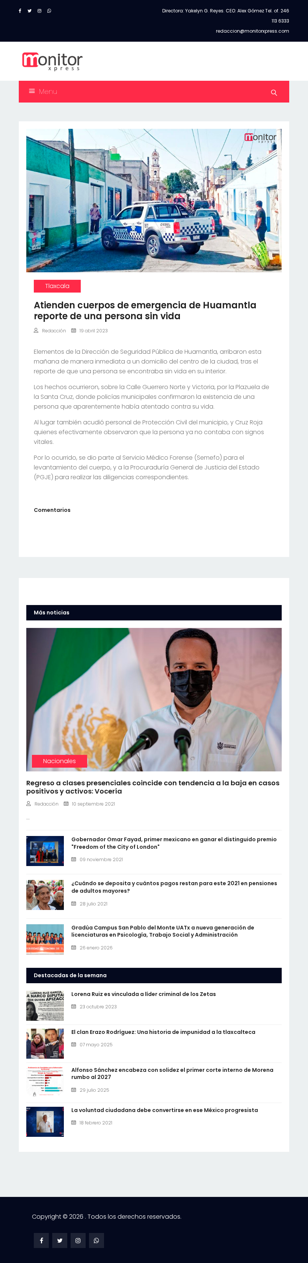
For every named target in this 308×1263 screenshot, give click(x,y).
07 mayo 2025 (96, 1044)
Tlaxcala (57, 286)
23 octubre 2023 (98, 1006)
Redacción (54, 330)
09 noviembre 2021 (101, 859)
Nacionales (59, 761)
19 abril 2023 (94, 330)
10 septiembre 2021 (93, 804)
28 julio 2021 (93, 904)
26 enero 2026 (96, 948)
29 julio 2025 (94, 1090)
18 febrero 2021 (96, 1123)
